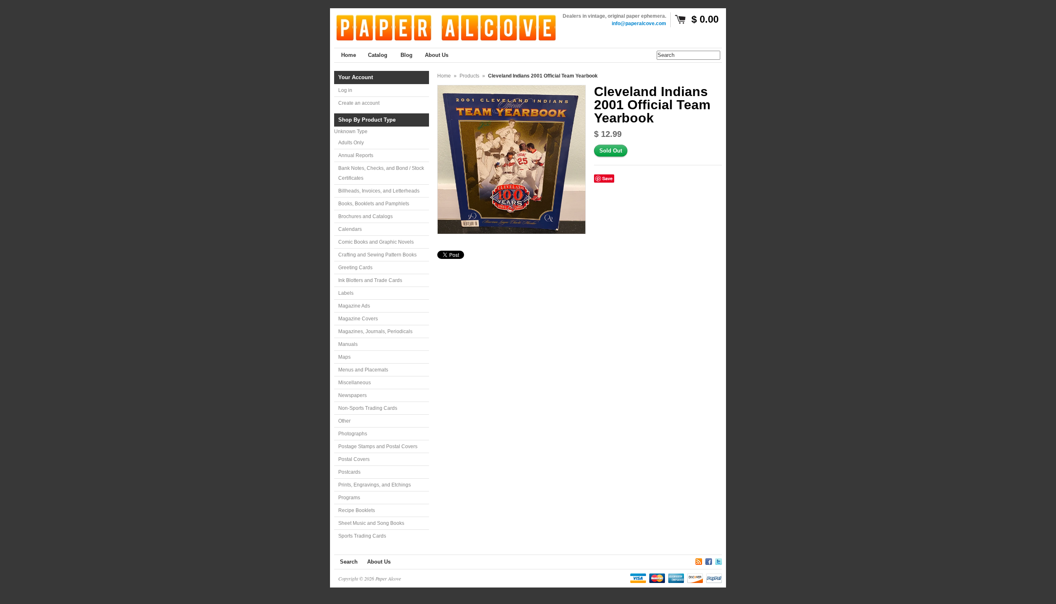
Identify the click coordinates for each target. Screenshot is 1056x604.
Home (444, 76)
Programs (349, 498)
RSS (698, 560)
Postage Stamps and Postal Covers (377, 446)
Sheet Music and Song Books (371, 523)
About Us (379, 562)
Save (607, 178)
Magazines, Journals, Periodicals (375, 331)
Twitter (718, 560)
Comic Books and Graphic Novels (376, 242)
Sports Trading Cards (362, 536)
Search (349, 562)
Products (469, 76)
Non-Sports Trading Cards (367, 408)
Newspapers (352, 395)
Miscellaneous (354, 382)
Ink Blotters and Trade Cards (370, 280)
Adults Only (351, 143)
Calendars (350, 229)
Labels (346, 293)
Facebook (708, 560)
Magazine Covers (358, 319)
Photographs (352, 434)
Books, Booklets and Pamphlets (373, 204)
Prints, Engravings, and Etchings (374, 485)
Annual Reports (355, 155)
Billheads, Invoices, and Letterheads (379, 191)
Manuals (348, 344)
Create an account (359, 103)
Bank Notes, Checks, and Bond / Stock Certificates (381, 173)
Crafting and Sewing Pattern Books (377, 255)
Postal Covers (354, 459)
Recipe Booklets (356, 510)
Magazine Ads (354, 306)
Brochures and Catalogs (365, 216)
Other (344, 421)
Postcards (349, 472)
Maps (344, 357)
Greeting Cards (355, 267)
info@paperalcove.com (639, 23)
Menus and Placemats (363, 370)
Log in (345, 90)
